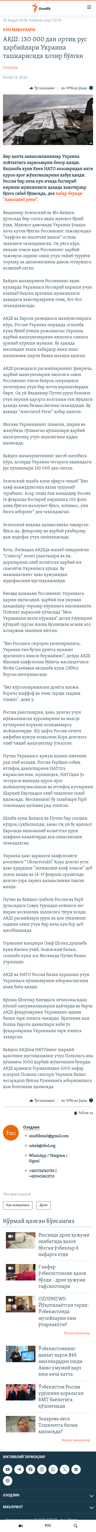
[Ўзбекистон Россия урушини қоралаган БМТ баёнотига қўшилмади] (20, 1392)
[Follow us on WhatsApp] (53, 1469)
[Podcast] (7, 1480)
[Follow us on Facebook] (30, 1469)
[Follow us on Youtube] (7, 1469)
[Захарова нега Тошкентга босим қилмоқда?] (20, 1424)
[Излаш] (75, 1526)
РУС (48, 1526)
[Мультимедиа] (20, 1526)
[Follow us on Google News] (76, 1469)
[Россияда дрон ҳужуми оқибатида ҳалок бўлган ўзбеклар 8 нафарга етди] (20, 1240)
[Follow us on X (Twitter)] (64, 1469)
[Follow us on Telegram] (19, 1469)
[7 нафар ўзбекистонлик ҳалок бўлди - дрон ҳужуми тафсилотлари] (20, 1272)
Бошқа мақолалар (76, 1440)
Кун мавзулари (19, 30)
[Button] (42, 88)
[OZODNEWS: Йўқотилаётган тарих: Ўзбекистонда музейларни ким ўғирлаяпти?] (20, 1304)
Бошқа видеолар (77, 1333)
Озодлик (10, 68)
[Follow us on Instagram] (42, 1469)
